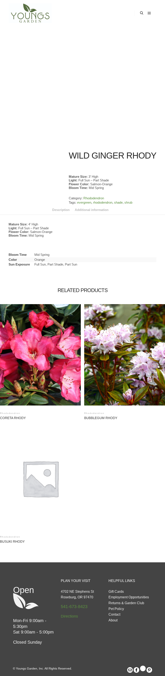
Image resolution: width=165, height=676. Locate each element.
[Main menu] (149, 13)
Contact (114, 614)
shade (118, 202)
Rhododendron (93, 198)
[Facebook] (136, 670)
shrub (128, 202)
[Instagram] (143, 668)
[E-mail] (130, 670)
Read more (40, 349)
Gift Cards (116, 591)
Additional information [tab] (91, 210)
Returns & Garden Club (126, 603)
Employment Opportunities (128, 597)
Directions (69, 616)
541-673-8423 (74, 606)
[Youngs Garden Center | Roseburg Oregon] (30, 13)
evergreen (84, 202)
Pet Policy (116, 609)
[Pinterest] (149, 670)
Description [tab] (61, 210)
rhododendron (102, 202)
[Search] (141, 13)
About (113, 620)
